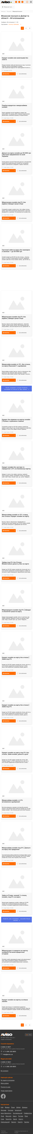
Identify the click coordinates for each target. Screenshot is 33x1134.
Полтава (20, 1116)
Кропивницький (17, 1113)
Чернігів (20, 1122)
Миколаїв (8, 1116)
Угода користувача (6, 1090)
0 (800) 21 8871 (6, 1047)
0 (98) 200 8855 (10, 1066)
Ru (30, 1034)
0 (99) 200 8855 (10, 1051)
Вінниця (7, 1107)
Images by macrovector (20, 1131)
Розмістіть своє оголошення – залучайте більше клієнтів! (16, 919)
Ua (27, 1034)
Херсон (20, 1119)
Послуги (9, 11)
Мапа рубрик (5, 1083)
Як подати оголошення (7, 1080)
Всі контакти (4, 1071)
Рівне (26, 1116)
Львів (2, 1116)
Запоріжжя (18, 1110)
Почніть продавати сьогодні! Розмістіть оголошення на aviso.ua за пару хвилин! (16, 388)
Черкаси (13, 1122)
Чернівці (26, 1122)
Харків (15, 1119)
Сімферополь (28, 1113)
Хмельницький (5, 1122)
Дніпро (18, 1107)
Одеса (15, 1116)
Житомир (3, 1110)
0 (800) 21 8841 (6, 1062)
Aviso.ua (3, 11)
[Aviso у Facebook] (16, 1096)
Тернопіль (9, 1119)
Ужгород (10, 1110)
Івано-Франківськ (6, 1113)
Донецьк (24, 1107)
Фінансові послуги (17, 11)
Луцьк (13, 1107)
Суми (2, 1119)
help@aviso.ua (8, 1054)
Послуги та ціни (5, 1087)
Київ (2, 1107)
